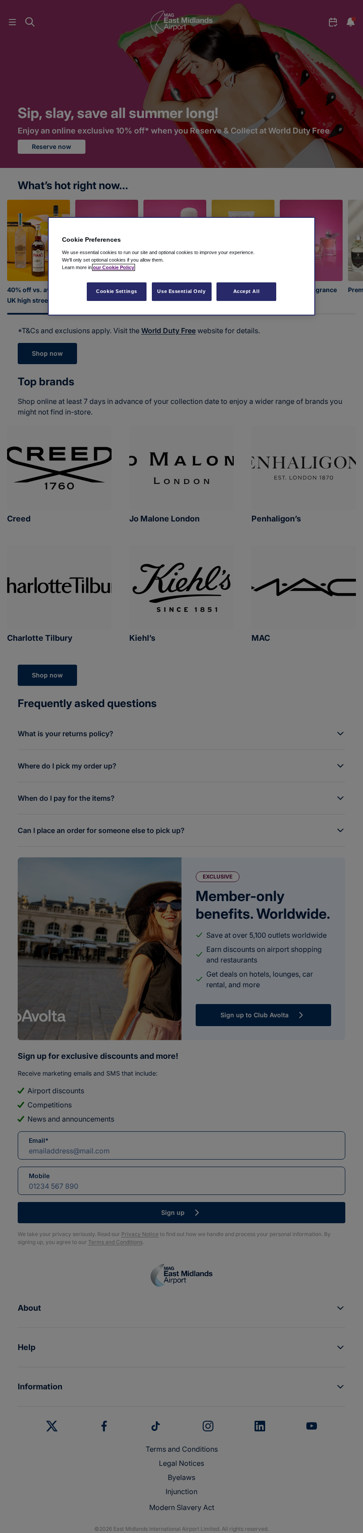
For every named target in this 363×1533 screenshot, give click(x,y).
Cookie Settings (116, 291)
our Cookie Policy (113, 267)
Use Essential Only (181, 291)
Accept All (246, 291)
